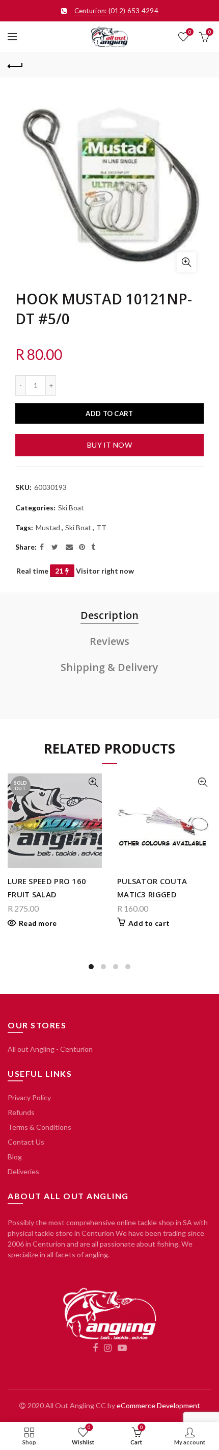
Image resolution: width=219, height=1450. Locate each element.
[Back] (15, 65)
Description (109, 615)
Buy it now (109, 445)
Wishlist (189, 32)
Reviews (109, 641)
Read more (38, 923)
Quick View (93, 782)
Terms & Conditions (39, 1127)
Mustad (48, 527)
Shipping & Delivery (109, 667)
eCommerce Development (158, 1405)
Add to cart (109, 413)
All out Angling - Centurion (50, 1049)
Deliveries (23, 1171)
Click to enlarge (186, 262)
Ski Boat (71, 507)
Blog (15, 1156)
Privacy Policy (29, 1097)
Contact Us (26, 1141)
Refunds (21, 1112)
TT (101, 527)
